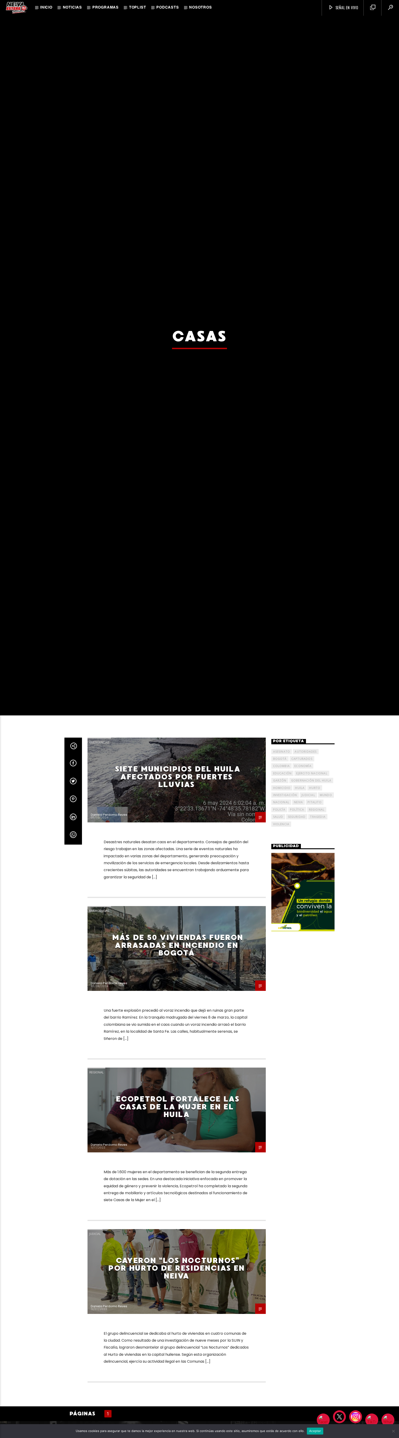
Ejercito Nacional (311, 854)
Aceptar (315, 1431)
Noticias (72, 7)
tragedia (318, 898)
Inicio (46, 7)
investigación (285, 876)
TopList (137, 7)
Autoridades (306, 833)
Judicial (95, 1315)
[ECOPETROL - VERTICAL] (303, 973)
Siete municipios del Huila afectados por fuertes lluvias (178, 858)
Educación (282, 854)
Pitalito (315, 883)
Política (297, 891)
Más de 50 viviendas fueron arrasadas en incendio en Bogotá (177, 1026)
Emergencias (99, 823)
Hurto (314, 869)
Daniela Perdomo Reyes (109, 896)
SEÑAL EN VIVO (346, 7)
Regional (96, 1153)
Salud (278, 898)
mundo (326, 876)
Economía (302, 847)
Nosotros (200, 7)
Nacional (281, 883)
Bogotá (280, 840)
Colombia (281, 847)
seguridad (297, 898)
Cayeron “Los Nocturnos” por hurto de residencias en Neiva (176, 1349)
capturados (301, 840)
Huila (300, 869)
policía (279, 891)
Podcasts (167, 7)
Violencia (281, 905)
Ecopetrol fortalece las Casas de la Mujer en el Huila (178, 1188)
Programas (105, 7)
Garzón (280, 862)
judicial (308, 876)
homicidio (282, 869)
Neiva (298, 883)
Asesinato (281, 833)
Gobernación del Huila (311, 862)
